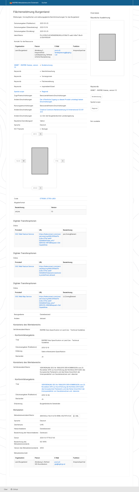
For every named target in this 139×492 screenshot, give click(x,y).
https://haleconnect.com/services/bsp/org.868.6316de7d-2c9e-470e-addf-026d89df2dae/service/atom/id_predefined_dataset (50, 270)
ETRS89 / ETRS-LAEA (48, 198)
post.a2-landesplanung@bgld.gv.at (63, 52)
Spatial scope (19, 91)
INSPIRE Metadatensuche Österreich (25, 3)
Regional (45, 91)
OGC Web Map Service (23, 296)
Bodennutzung (47, 65)
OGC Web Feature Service (24, 234)
